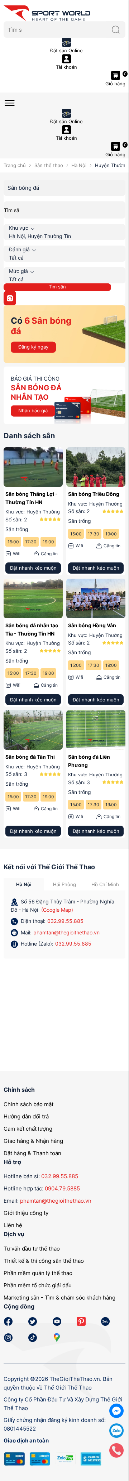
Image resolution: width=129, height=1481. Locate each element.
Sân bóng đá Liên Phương (89, 761)
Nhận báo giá (33, 410)
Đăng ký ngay (33, 347)
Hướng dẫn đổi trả (26, 1116)
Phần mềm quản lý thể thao (38, 1273)
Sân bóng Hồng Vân (92, 625)
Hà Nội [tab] (24, 884)
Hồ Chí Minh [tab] (105, 884)
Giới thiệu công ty (26, 1213)
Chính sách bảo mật (28, 1104)
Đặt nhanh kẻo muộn (33, 568)
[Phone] (116, 1449)
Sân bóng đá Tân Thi (30, 757)
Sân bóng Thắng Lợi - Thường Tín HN (31, 498)
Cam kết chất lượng (28, 1128)
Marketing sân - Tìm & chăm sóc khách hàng (59, 1297)
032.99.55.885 (65, 921)
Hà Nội (78, 165)
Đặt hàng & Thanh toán (32, 1153)
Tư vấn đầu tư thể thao (32, 1248)
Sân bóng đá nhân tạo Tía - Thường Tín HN (31, 629)
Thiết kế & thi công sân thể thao (44, 1260)
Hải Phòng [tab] (64, 884)
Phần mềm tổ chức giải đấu (38, 1285)
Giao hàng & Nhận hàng (33, 1140)
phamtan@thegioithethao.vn (66, 932)
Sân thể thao (48, 165)
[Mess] (116, 1410)
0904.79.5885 (62, 1188)
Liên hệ (13, 1225)
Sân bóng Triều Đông (93, 494)
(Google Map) (57, 910)
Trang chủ (15, 165)
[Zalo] (116, 1430)
